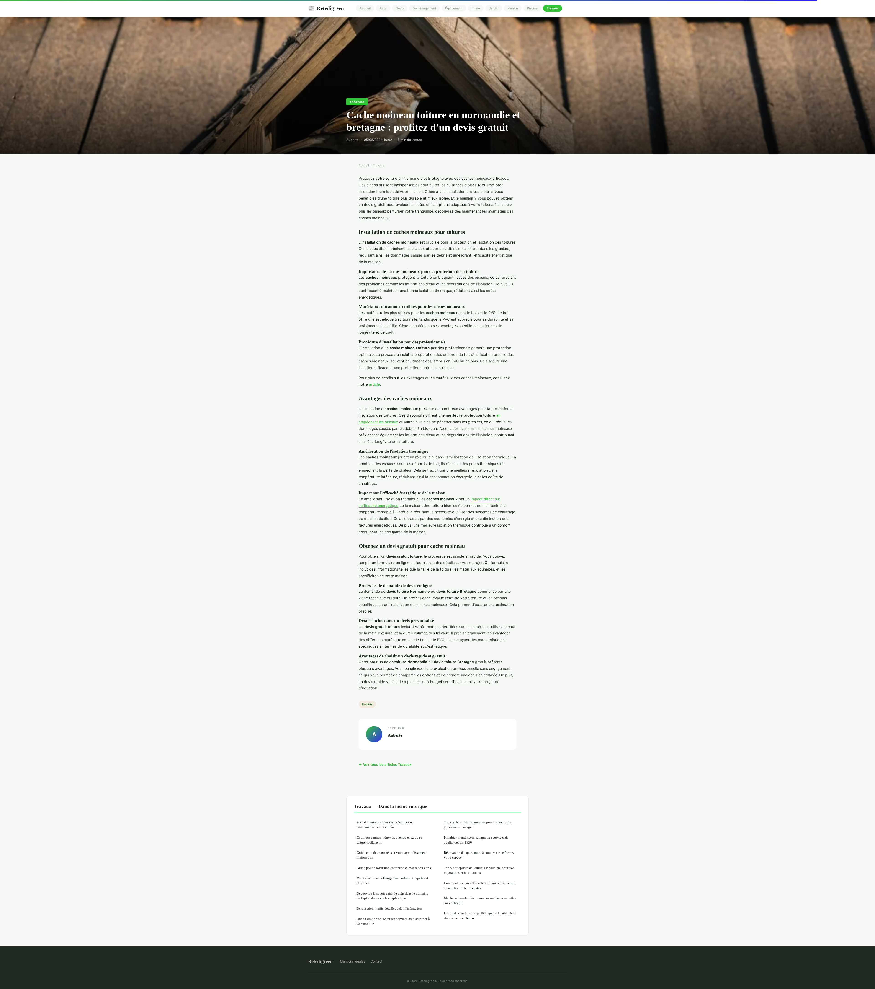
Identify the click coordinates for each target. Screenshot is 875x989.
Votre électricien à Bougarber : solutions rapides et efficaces (392, 880)
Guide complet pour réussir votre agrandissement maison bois (392, 855)
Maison (512, 8)
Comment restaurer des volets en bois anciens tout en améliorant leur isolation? (479, 885)
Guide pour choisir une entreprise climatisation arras (394, 868)
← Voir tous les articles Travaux (385, 764)
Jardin (493, 8)
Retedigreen (326, 8)
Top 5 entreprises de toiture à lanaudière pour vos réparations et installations (479, 870)
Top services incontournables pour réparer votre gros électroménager (478, 824)
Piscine (532, 8)
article (374, 384)
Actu (383, 8)
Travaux (552, 8)
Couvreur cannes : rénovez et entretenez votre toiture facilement (389, 840)
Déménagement (424, 8)
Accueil (365, 8)
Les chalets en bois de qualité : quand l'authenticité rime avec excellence (480, 915)
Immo (476, 8)
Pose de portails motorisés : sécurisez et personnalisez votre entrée (385, 824)
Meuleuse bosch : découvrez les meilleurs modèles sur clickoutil (480, 900)
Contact (376, 961)
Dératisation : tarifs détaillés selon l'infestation (389, 908)
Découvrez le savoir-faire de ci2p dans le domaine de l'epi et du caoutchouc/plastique (392, 895)
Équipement (454, 8)
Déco (400, 8)
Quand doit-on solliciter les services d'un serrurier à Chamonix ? (393, 921)
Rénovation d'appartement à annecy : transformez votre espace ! (479, 855)
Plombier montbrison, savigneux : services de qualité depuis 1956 (476, 840)
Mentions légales (352, 961)
